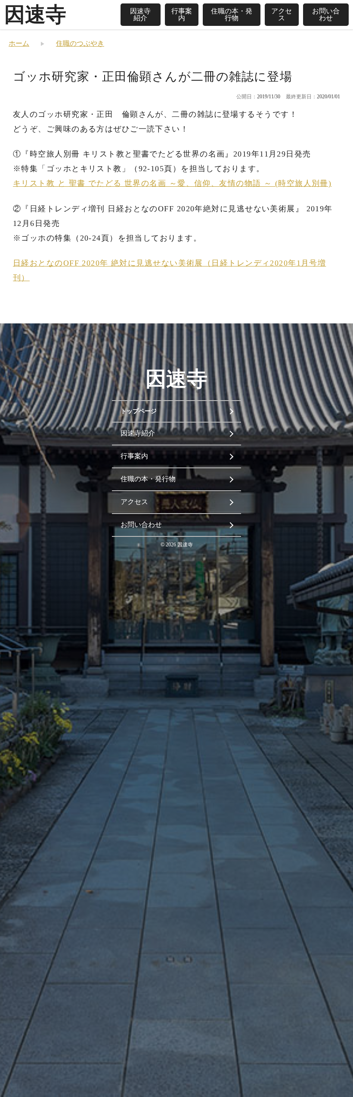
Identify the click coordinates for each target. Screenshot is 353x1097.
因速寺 (35, 14)
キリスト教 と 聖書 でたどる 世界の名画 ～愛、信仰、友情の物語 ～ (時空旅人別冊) (172, 183)
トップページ (139, 411)
